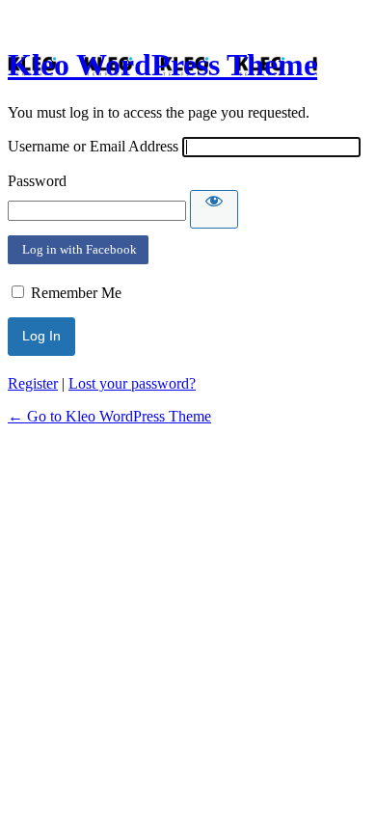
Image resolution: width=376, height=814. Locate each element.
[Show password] (214, 209)
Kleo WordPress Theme (162, 64)
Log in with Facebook (78, 249)
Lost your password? (132, 383)
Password (37, 181)
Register (33, 383)
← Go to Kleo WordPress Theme (109, 416)
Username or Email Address (93, 146)
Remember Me (76, 293)
